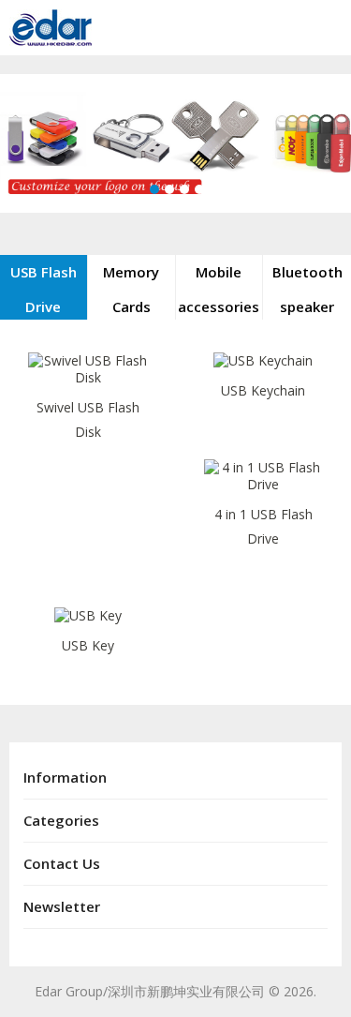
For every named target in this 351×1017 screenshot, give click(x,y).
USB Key (88, 645)
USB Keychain (263, 390)
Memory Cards (131, 288)
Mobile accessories (218, 288)
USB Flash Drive (43, 288)
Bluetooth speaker (307, 288)
